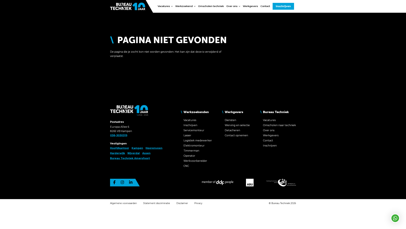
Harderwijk (117, 153)
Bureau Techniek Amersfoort (130, 158)
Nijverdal (134, 153)
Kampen (137, 148)
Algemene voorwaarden (123, 203)
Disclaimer (182, 203)
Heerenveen (154, 148)
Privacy (198, 203)
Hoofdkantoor (119, 148)
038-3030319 (118, 135)
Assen (146, 153)
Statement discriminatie (156, 203)
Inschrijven (283, 6)
